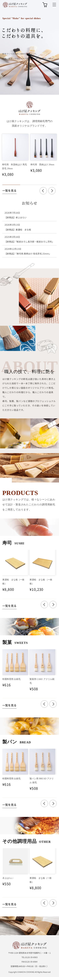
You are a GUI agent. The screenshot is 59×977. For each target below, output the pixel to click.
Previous (43, 190)
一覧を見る (9, 190)
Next (52, 190)
